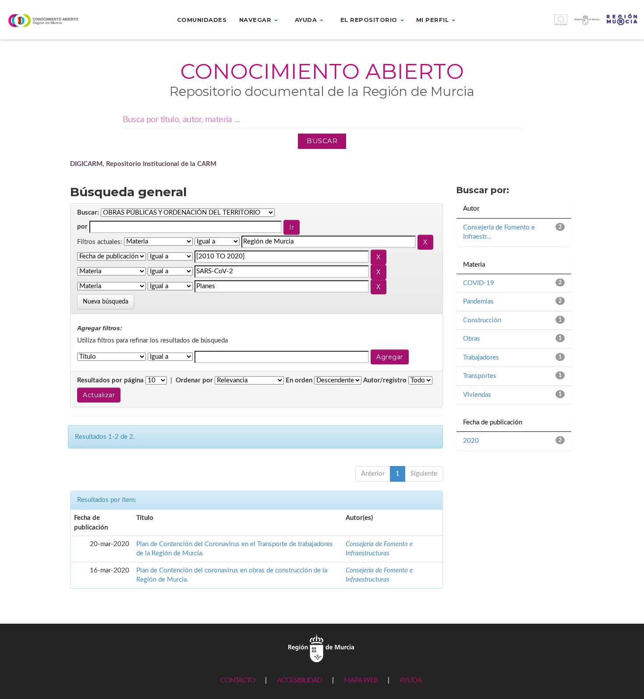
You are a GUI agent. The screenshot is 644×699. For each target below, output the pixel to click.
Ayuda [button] (307, 19)
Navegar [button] (256, 19)
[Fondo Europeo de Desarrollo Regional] (564, 24)
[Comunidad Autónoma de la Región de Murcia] (321, 648)
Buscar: (88, 212)
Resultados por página (110, 380)
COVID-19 (478, 283)
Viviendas (477, 395)
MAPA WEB (361, 680)
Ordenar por (194, 380)
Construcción (482, 320)
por (82, 226)
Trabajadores (481, 357)
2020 (471, 441)
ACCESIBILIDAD (299, 680)
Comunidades (202, 19)
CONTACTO (237, 680)
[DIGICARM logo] (54, 20)
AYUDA (410, 680)
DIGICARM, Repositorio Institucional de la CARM (143, 164)
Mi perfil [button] (433, 19)
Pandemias (478, 301)
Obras (471, 338)
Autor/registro (385, 380)
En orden (299, 380)
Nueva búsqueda (105, 302)
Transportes (479, 376)
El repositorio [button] (370, 19)
